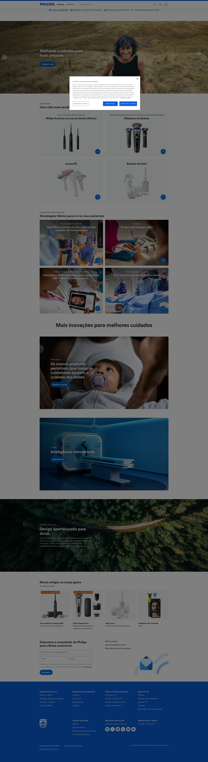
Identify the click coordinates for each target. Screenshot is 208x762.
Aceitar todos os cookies (128, 104)
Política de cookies (125, 98)
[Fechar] (137, 78)
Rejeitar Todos (110, 104)
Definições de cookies (80, 104)
